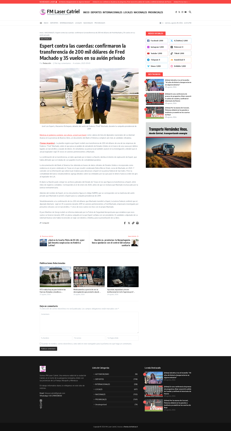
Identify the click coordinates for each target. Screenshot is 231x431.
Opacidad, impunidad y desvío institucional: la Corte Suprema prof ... (121, 290)
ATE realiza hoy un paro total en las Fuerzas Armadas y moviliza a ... (53, 290)
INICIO (86, 12)
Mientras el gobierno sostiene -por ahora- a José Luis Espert (63, 135)
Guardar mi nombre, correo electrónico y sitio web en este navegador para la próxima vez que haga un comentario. (87, 344)
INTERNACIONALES (112, 12)
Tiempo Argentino (47, 143)
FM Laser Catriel (63, 11)
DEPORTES (96, 12)
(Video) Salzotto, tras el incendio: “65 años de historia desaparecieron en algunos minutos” (178, 82)
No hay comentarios (63, 63)
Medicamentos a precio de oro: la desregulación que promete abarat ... (87, 290)
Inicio (41, 33)
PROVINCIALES (155, 12)
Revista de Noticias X (131, 427)
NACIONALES (140, 12)
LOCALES (128, 12)
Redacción (47, 63)
